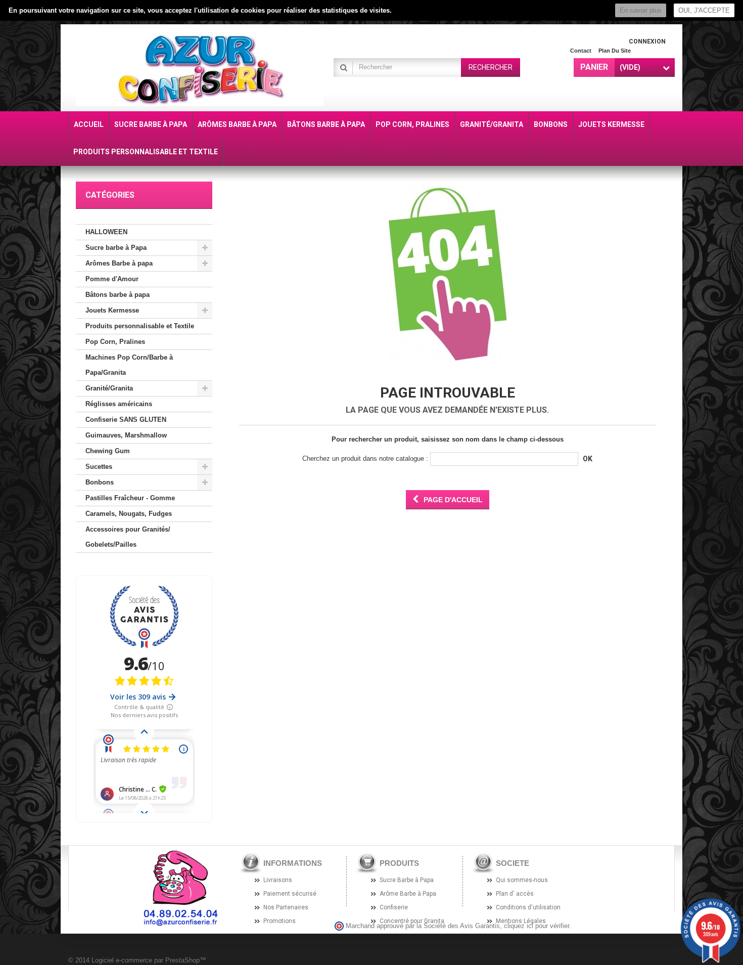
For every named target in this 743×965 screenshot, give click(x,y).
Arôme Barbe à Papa (408, 893)
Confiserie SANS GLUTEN (125, 419)
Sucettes (98, 466)
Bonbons (99, 482)
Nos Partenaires (285, 907)
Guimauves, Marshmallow (126, 435)
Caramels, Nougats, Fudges (128, 513)
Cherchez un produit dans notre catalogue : (365, 458)
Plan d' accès (515, 893)
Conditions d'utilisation (528, 907)
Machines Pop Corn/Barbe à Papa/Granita (129, 365)
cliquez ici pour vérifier (536, 926)
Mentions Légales (521, 921)
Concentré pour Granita (412, 921)
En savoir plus (641, 10)
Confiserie (394, 907)
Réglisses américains (118, 404)
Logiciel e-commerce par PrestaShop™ (148, 960)
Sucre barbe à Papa (116, 247)
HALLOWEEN (106, 232)
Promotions (279, 921)
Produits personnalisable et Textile (139, 326)
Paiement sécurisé (289, 893)
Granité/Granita (109, 388)
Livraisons (277, 880)
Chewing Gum (107, 451)
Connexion (647, 41)
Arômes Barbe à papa (119, 263)
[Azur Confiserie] (199, 69)
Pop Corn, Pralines (115, 341)
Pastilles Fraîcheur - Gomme (130, 498)
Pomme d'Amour (111, 279)
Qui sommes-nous (522, 880)
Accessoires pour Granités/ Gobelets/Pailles (127, 536)
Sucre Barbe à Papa (407, 880)
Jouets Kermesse (112, 310)
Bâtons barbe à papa (117, 294)
